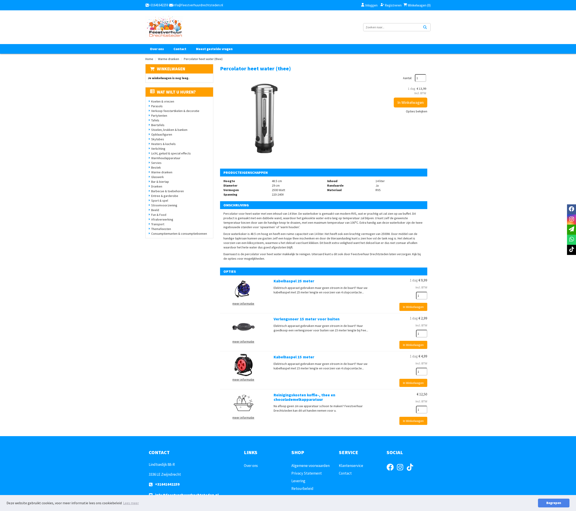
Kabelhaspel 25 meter (294, 280)
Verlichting (158, 149)
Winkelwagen (171, 68)
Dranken (156, 186)
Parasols (157, 106)
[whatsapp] (571, 240)
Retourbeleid (302, 488)
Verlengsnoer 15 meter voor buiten (307, 318)
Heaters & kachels (163, 144)
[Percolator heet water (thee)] (265, 119)
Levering (298, 480)
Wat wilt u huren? (176, 92)
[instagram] (401, 471)
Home (149, 59)
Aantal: (407, 78)
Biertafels (157, 125)
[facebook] (391, 471)
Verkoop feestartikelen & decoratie (175, 111)
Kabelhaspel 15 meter (294, 356)
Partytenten (159, 116)
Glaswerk (157, 177)
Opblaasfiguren (161, 134)
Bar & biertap (160, 182)
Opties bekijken (416, 111)
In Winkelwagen (410, 102)
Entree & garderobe (164, 196)
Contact (179, 49)
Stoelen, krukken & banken (169, 130)
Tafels (155, 120)
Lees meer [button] (131, 503)
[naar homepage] (164, 27)
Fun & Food (158, 215)
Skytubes (157, 139)
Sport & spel (159, 201)
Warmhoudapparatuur (165, 158)
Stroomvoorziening (164, 205)
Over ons (157, 49)
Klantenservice (351, 465)
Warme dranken (168, 59)
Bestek (156, 167)
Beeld (155, 210)
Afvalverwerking (162, 219)
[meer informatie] (243, 289)
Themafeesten (161, 229)
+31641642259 (167, 484)
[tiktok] (411, 471)
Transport (157, 224)
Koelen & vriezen (162, 101)
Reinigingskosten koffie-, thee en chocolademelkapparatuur (304, 397)
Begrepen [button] (553, 503)
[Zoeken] (425, 27)
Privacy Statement (306, 473)
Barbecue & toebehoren (167, 191)
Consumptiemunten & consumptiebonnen (179, 234)
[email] (571, 230)
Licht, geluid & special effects (171, 153)
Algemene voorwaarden (310, 465)
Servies (156, 163)
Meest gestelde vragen (214, 49)
